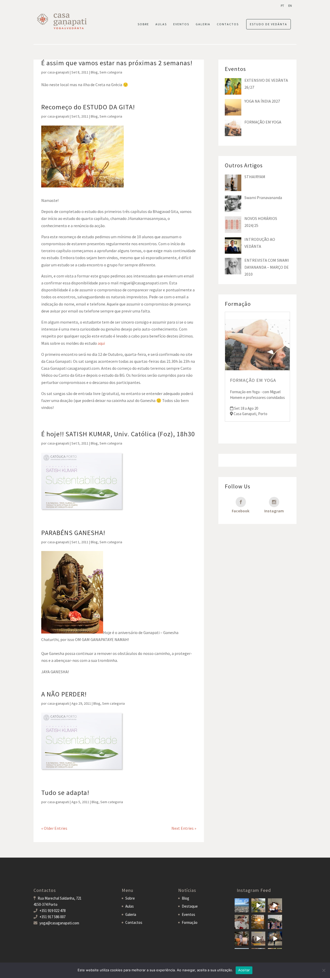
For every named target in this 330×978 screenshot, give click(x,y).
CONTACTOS (228, 24)
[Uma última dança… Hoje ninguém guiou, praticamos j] (275, 905)
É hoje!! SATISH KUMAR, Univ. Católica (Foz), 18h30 (118, 434)
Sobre (130, 898)
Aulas (129, 906)
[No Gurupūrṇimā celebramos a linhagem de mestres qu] (242, 939)
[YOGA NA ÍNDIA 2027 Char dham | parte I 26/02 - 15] (275, 939)
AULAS (161, 24)
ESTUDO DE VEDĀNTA (268, 24)
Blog (94, 72)
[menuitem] (282, 6)
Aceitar (244, 970)
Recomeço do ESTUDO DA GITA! (88, 107)
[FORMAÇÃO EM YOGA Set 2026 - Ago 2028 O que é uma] (275, 922)
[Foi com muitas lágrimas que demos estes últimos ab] (242, 922)
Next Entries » (183, 828)
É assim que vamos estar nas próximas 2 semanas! (116, 63)
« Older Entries (54, 828)
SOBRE (143, 24)
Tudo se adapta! (65, 792)
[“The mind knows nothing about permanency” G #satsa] (258, 905)
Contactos (133, 922)
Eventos (188, 914)
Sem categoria (111, 72)
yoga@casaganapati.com (59, 923)
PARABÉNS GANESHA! (73, 532)
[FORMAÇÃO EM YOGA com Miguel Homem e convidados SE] (258, 939)
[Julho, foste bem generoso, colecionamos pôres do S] (258, 922)
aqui (101, 343)
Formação (189, 922)
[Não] (323, 970)
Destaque (190, 906)
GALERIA (203, 24)
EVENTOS (181, 24)
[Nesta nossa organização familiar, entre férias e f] (242, 905)
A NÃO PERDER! (64, 694)
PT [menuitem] (282, 5)
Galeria (130, 914)
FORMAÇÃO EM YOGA (253, 380)
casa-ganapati (58, 72)
